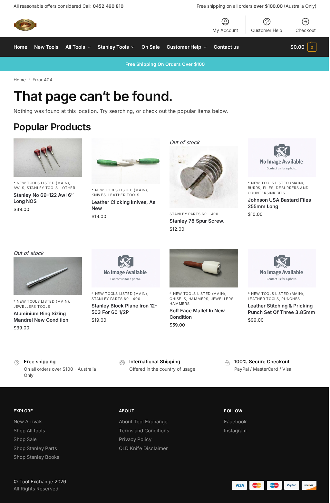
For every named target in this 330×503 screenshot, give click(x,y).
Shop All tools (29, 431)
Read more (204, 242)
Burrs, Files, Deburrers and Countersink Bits (278, 190)
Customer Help (266, 30)
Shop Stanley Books (36, 457)
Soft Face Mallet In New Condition (197, 313)
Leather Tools (124, 195)
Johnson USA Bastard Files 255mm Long (279, 203)
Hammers (199, 299)
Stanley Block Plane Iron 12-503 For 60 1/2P (124, 309)
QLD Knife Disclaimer (143, 448)
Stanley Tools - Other (51, 188)
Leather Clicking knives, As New (123, 205)
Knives (99, 195)
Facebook (235, 421)
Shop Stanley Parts (35, 448)
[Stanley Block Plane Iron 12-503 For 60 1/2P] (126, 268)
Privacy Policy (135, 439)
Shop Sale (25, 439)
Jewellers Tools (32, 306)
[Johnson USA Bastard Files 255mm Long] (282, 157)
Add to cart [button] (47, 223)
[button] (303, 47)
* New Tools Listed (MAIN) (41, 183)
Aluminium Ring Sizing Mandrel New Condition (41, 316)
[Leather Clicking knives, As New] (126, 161)
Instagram (235, 431)
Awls (19, 188)
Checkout (306, 30)
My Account (225, 30)
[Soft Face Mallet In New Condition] (204, 268)
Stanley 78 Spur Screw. (197, 221)
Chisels (178, 299)
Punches (290, 299)
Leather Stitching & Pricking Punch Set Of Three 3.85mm (281, 309)
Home (20, 79)
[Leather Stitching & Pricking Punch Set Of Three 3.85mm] (282, 268)
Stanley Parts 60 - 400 (194, 214)
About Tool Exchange (143, 421)
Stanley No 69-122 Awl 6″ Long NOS (44, 198)
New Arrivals (28, 421)
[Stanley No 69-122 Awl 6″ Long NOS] (48, 157)
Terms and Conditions (144, 431)
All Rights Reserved (36, 489)
